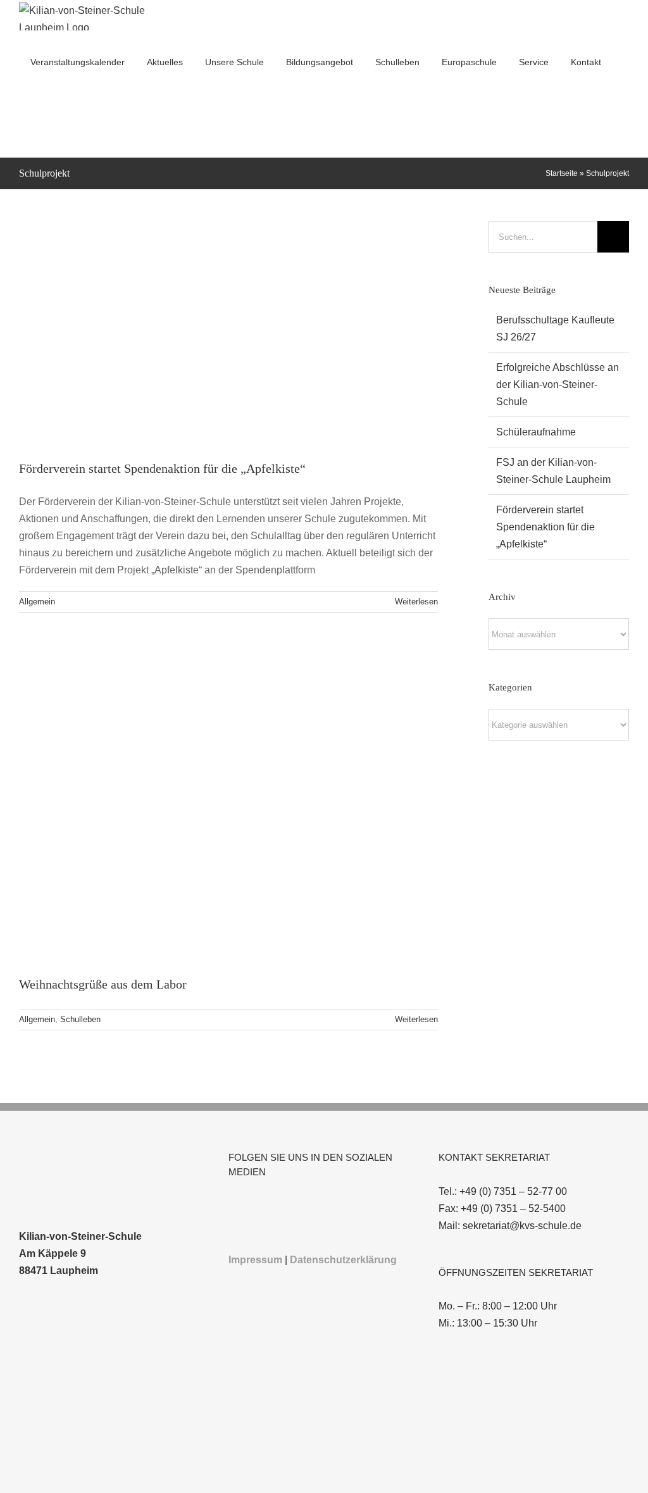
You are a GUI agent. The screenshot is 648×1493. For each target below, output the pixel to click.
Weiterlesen (416, 601)
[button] (22, 124)
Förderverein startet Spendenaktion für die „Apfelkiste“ (162, 468)
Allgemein (37, 601)
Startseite (561, 173)
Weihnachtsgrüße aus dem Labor (103, 984)
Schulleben (80, 1019)
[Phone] (300, 1206)
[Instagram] (249, 1206)
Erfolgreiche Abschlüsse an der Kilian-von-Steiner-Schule (557, 384)
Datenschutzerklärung (343, 1259)
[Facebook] (232, 1206)
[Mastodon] (317, 1206)
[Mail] (283, 1206)
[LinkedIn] (266, 1206)
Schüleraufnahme (536, 432)
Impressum (255, 1259)
